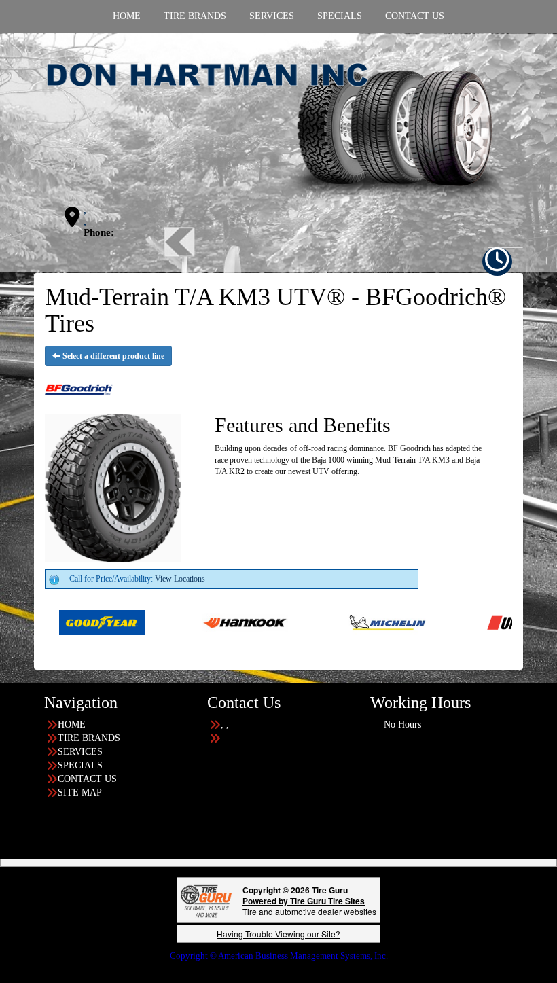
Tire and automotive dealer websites (309, 906)
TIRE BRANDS (89, 738)
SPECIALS (80, 765)
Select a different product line (112, 356)
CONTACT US (87, 779)
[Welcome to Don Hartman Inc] (278, 130)
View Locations (180, 579)
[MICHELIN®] (340, 621)
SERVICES (80, 752)
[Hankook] (197, 621)
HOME (72, 724)
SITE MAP (80, 792)
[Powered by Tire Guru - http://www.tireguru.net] (206, 900)
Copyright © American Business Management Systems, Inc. (279, 955)
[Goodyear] (55, 621)
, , (85, 215)
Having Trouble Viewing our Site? (278, 934)
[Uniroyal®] (482, 621)
